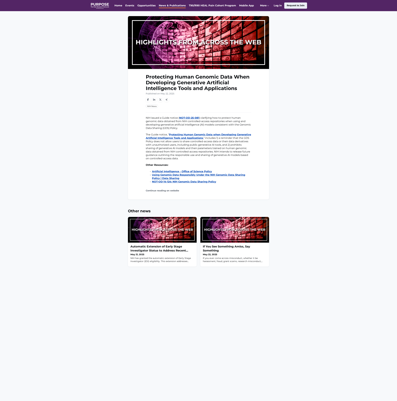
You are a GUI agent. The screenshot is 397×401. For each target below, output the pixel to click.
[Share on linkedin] (154, 99)
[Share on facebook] (148, 99)
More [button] (265, 7)
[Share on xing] (166, 99)
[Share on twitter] (160, 99)
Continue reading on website (162, 190)
